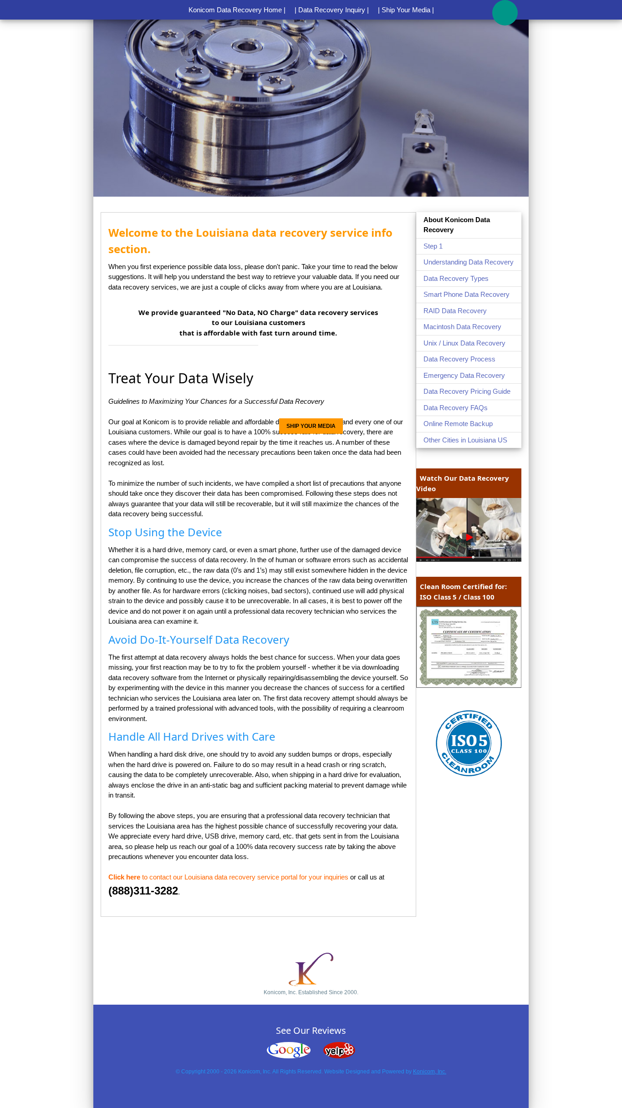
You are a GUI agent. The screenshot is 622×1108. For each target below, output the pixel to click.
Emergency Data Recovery (464, 375)
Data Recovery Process (459, 359)
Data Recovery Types (456, 278)
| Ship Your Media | (406, 10)
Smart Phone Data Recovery (466, 294)
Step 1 (433, 246)
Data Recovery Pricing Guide (466, 391)
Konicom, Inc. (429, 1071)
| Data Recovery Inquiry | (332, 10)
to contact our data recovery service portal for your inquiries (228, 877)
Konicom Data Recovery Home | (237, 10)
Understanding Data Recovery (468, 262)
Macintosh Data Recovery (462, 326)
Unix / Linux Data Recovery (464, 343)
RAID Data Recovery (455, 311)
